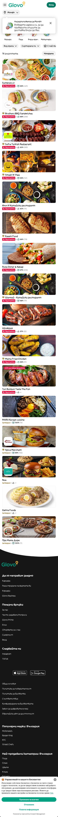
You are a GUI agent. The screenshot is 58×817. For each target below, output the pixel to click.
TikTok (5, 659)
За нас (5, 610)
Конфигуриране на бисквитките (17, 703)
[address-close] (50, 23)
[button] (7, 34)
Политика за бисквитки (14, 693)
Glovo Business (9, 596)
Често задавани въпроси (14, 615)
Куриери (6, 591)
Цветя (5, 767)
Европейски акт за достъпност (18, 713)
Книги (5, 772)
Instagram (6, 654)
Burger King (7, 735)
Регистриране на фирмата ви (16, 586)
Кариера (6, 581)
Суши (4, 763)
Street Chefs (7, 744)
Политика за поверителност (16, 688)
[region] (29, 34)
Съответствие (10, 698)
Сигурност (7, 635)
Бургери (6, 776)
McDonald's (7, 731)
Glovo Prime (7, 620)
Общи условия (9, 683)
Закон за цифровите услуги (15, 708)
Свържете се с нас (11, 630)
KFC (4, 740)
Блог (4, 625)
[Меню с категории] (5, 5)
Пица (4, 758)
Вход (4, 640)
